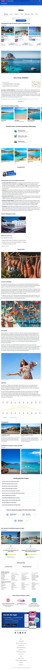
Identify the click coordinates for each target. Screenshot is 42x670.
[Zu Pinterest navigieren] (23, 633)
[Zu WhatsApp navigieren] (25, 633)
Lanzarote (33, 585)
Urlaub (6, 6)
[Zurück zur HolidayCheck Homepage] (4, 3)
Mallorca (23, 583)
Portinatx (2, 578)
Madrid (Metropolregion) (25, 584)
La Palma (23, 588)
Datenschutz (21, 649)
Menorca (33, 587)
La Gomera (23, 589)
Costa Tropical (34, 588)
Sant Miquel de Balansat (25, 578)
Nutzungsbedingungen (21, 647)
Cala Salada (33, 579)
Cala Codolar (34, 578)
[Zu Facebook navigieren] (15, 633)
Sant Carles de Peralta (35, 575)
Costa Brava (13, 584)
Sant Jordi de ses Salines (15, 574)
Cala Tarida (13, 577)
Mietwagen (27, 14)
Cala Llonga (3, 576)
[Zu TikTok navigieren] (20, 633)
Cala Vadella (3, 575)
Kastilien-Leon (3, 585)
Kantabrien (33, 586)
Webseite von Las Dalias (16, 341)
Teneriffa (12, 583)
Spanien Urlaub (16, 6)
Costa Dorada (34, 584)
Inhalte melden (21, 641)
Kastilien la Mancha (14, 587)
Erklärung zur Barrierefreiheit (21, 660)
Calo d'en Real (24, 579)
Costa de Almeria (4, 587)
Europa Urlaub (10, 6)
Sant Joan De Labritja (35, 577)
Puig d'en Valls (24, 577)
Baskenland (23, 587)
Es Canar (23, 575)
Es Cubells (33, 574)
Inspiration (16, 14)
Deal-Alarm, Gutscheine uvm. (21, 643)
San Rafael (13, 575)
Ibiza (12, 588)
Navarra (2, 589)
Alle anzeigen (3, 25)
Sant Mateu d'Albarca (4, 579)
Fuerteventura (24, 586)
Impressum (21, 664)
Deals (32, 14)
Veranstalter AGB (21, 645)
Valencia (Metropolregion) (36, 583)
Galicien (2, 583)
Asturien (23, 585)
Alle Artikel (3, 447)
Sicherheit (21, 662)
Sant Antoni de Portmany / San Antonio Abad (5, 573)
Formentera (33, 589)
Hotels (11, 14)
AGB (21, 656)
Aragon (12, 586)
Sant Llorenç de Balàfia (35, 576)
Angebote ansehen (5, 246)
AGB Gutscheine (21, 658)
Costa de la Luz (3, 584)
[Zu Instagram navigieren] (18, 633)
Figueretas (3, 577)
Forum (36, 14)
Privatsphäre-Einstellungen (21, 651)
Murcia (2, 586)
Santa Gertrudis (13, 576)
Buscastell (2, 574)
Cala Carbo (13, 579)
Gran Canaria (13, 585)
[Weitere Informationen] (8, 44)
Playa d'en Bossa (24, 574)
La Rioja (12, 589)
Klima (22, 14)
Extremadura (3, 588)
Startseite (2, 6)
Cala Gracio (13, 578)
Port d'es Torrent (24, 576)
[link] (38, 4)
